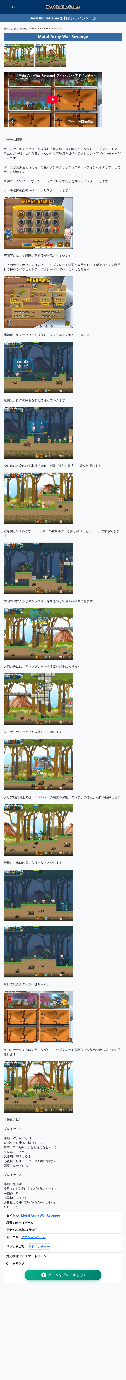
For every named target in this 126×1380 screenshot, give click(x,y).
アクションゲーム (33, 1237)
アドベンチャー (39, 1246)
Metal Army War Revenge (40, 1215)
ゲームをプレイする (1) (64, 1275)
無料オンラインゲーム (16, 28)
